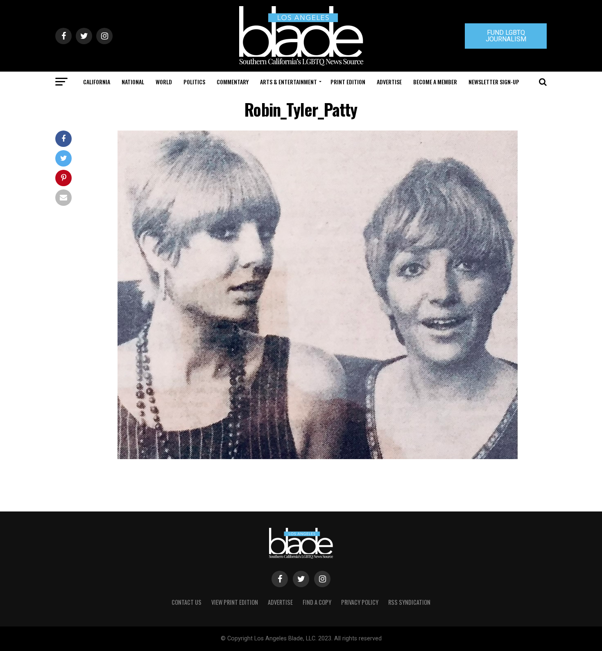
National (133, 81)
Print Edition (347, 81)
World (164, 81)
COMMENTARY (233, 81)
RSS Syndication (409, 602)
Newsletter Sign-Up (493, 81)
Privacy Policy (359, 602)
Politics (194, 81)
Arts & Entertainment (288, 81)
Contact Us (186, 602)
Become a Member (435, 81)
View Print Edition (234, 602)
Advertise (389, 81)
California (96, 81)
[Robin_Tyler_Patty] (318, 457)
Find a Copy (317, 602)
